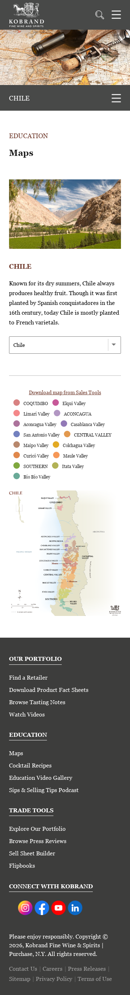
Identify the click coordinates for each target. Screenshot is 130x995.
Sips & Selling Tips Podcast (44, 790)
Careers (52, 968)
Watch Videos (27, 714)
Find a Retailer (28, 677)
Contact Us (23, 968)
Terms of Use (95, 978)
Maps (16, 753)
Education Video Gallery (40, 777)
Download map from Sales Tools (65, 392)
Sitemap (19, 978)
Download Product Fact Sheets (48, 689)
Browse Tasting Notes (37, 702)
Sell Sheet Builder (32, 853)
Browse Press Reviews (37, 841)
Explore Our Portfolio (37, 828)
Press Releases (87, 968)
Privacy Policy (54, 978)
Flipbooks (22, 865)
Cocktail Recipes (30, 765)
